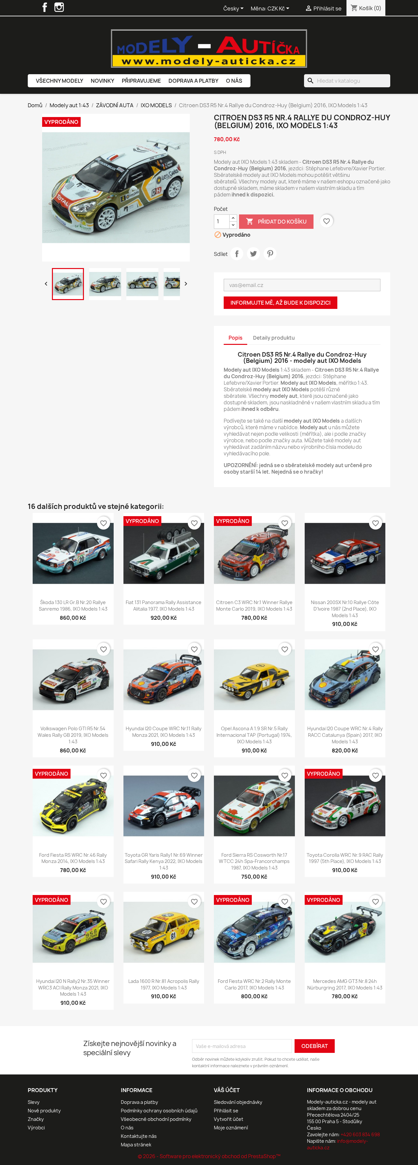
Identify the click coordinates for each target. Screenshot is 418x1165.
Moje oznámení (231, 1127)
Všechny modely (59, 80)
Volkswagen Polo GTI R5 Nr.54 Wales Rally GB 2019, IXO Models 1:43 (73, 735)
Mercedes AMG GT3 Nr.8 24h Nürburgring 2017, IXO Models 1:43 (344, 984)
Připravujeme (141, 80)
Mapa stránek (136, 1144)
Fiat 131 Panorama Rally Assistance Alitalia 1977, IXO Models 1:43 (163, 605)
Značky (36, 1119)
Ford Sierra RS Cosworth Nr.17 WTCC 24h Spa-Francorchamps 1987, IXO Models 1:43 (254, 861)
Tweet (253, 253)
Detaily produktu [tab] (274, 337)
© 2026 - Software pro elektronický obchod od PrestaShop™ (209, 1156)
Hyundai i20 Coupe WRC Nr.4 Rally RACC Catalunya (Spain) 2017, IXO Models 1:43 (345, 735)
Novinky (102, 80)
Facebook (44, 7)
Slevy (34, 1102)
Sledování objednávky (238, 1102)
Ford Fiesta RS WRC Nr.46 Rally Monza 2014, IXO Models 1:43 (73, 858)
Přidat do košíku (276, 221)
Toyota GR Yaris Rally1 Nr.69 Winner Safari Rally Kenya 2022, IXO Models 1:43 (164, 861)
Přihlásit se (226, 1110)
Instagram (59, 7)
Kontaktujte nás (139, 1136)
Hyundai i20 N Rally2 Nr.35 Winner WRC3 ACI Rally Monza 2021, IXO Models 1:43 (73, 987)
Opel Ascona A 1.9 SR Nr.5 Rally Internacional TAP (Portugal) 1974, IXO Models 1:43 (254, 735)
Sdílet (236, 253)
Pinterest (270, 253)
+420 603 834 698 (360, 1134)
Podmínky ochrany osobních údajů (159, 1110)
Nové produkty (44, 1110)
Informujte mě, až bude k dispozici (280, 302)
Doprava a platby (193, 80)
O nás (234, 80)
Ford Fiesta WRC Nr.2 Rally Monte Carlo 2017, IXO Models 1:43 (254, 984)
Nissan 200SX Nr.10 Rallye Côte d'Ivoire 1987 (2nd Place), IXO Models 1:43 (345, 608)
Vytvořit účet (228, 1119)
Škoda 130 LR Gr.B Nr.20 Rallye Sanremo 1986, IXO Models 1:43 (73, 605)
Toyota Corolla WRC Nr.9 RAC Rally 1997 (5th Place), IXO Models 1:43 (345, 858)
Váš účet (227, 1090)
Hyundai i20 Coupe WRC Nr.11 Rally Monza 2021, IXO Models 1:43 (163, 731)
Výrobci (36, 1127)
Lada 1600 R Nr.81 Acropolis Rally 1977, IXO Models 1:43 (163, 984)
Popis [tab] (235, 337)
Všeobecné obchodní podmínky (156, 1119)
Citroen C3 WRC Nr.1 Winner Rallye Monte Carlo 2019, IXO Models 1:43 (254, 605)
